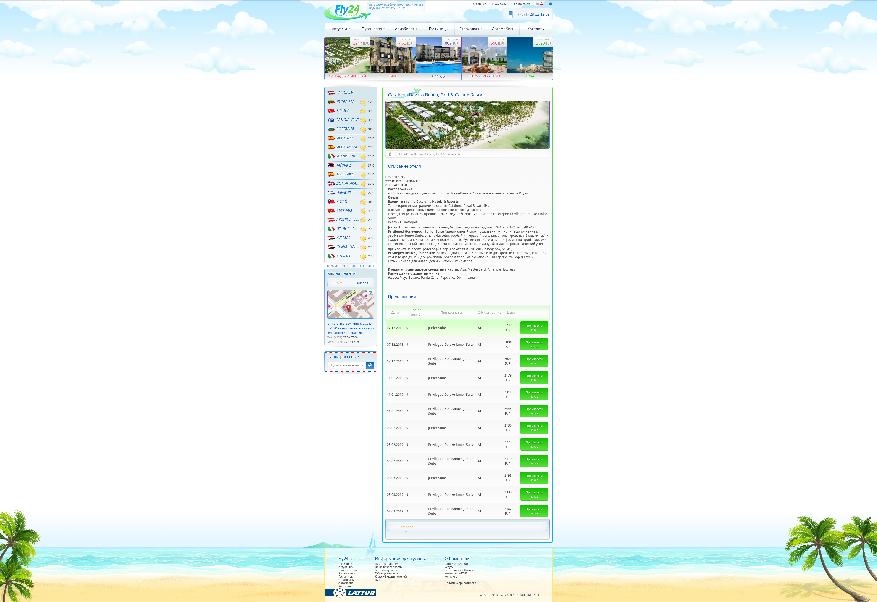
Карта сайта (522, 4)
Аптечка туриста (386, 570)
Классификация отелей (391, 576)
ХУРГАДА (343, 237)
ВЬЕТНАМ (344, 210)
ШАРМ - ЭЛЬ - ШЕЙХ (347, 246)
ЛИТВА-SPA (345, 101)
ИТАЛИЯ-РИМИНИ (347, 156)
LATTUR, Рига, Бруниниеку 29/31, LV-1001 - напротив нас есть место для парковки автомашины (350, 328)
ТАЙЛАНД (344, 165)
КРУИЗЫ (343, 255)
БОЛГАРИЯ (345, 128)
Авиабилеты (406, 28)
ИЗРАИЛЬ (344, 192)
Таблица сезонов (386, 573)
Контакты (535, 28)
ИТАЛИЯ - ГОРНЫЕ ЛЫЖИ (347, 228)
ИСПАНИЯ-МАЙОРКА (347, 146)
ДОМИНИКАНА (347, 183)
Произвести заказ (534, 328)
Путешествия (374, 28)
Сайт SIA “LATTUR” (457, 564)
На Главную (478, 4)
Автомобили (503, 28)
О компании (500, 4)
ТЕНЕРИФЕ (345, 174)
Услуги (449, 567)
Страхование (471, 28)
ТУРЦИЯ (342, 110)
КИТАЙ (341, 201)
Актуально (341, 28)
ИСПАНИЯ (344, 138)
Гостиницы (438, 28)
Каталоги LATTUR (456, 573)
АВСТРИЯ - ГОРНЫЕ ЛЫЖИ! (347, 219)
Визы (378, 580)
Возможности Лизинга (460, 570)
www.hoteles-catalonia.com (402, 181)
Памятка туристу (386, 564)
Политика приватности (460, 583)
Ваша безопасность (388, 567)
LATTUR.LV (344, 92)
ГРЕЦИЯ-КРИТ (347, 119)
